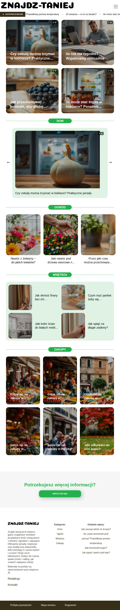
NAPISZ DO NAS (60, 494)
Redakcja (14, 578)
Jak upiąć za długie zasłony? (98, 325)
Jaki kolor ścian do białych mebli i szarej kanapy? (46, 325)
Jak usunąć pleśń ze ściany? (96, 529)
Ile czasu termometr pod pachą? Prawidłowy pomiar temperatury (96, 538)
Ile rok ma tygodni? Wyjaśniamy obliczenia (85, 56)
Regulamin (70, 605)
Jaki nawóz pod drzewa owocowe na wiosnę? (61, 260)
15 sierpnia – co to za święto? (54, 14)
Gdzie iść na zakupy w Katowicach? (19, 447)
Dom (60, 120)
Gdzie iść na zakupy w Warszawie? (19, 396)
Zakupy (60, 349)
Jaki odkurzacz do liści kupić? (96, 446)
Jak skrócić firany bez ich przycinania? (46, 297)
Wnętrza (60, 274)
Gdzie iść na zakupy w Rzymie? (93, 396)
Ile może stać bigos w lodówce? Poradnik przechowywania (84, 104)
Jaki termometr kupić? (96, 548)
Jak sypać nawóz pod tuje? (96, 552)
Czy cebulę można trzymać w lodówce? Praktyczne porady (32, 56)
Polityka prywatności (21, 605)
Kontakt (13, 584)
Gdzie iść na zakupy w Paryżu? (60, 446)
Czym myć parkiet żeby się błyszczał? (99, 297)
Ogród (60, 207)
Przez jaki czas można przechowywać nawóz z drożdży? (98, 260)
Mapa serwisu (48, 605)
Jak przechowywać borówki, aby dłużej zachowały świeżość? (28, 104)
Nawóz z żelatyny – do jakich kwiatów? (23, 260)
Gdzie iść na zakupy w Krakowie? (56, 396)
